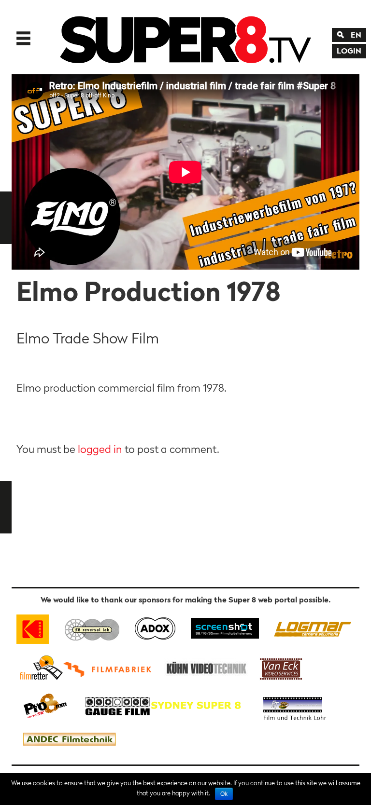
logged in (100, 449)
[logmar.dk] (310, 627)
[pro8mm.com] (45, 705)
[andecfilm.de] (69, 740)
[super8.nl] (92, 627)
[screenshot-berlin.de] (224, 627)
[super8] (185, 37)
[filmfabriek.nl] (110, 667)
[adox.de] (155, 627)
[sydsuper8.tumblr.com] (200, 705)
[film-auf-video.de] (205, 667)
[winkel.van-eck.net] (283, 667)
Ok (224, 794)
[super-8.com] (39, 667)
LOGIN (349, 50)
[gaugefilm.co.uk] (112, 705)
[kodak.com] (36, 627)
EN (356, 35)
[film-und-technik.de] (295, 705)
